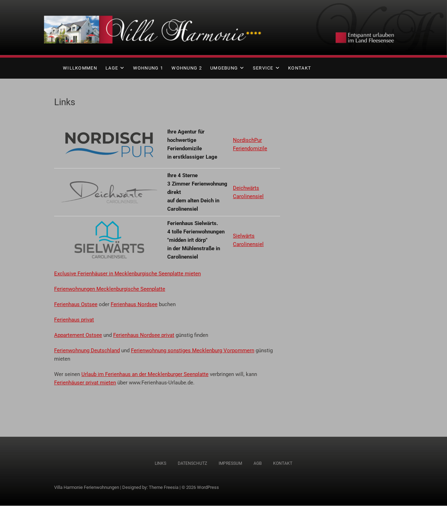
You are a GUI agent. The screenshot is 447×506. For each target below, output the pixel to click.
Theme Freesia (163, 487)
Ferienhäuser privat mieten (85, 383)
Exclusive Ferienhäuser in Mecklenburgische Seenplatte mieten (127, 273)
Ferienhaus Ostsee (75, 304)
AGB (258, 463)
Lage (111, 68)
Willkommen (80, 68)
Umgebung (224, 68)
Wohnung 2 (186, 68)
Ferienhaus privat (74, 320)
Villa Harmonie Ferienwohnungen (86, 487)
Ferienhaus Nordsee (134, 304)
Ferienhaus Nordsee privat (143, 335)
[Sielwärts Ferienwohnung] (109, 223)
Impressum (230, 463)
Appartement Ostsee (78, 335)
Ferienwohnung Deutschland (87, 350)
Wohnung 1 (148, 68)
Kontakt (299, 68)
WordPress (208, 487)
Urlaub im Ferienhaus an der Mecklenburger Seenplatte (144, 374)
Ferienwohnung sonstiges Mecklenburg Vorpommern (192, 350)
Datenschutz (192, 463)
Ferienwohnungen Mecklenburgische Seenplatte (109, 289)
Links (160, 463)
